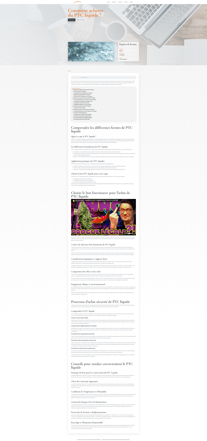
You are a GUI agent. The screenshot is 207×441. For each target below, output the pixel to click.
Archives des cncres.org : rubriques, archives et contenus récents (89, 439)
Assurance (120, 2)
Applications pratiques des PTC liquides (82, 94)
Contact (131, 2)
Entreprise (114, 2)
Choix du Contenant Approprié (80, 112)
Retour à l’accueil (81, 19)
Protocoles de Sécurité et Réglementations (83, 117)
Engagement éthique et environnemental (82, 104)
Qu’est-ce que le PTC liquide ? (80, 91)
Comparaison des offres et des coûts (81, 102)
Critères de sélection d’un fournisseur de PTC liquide (85, 99)
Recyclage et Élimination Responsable (82, 119)
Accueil (108, 2)
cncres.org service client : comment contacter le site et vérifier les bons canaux (116, 439)
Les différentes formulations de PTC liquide (83, 93)
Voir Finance (71, 19)
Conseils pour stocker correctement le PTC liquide (83, 109)
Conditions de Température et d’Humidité (82, 114)
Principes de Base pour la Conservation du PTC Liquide (85, 111)
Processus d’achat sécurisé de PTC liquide (82, 106)
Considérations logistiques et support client (83, 101)
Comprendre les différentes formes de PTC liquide (83, 89)
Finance (125, 2)
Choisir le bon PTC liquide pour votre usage (83, 96)
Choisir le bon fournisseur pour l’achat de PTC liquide (84, 98)
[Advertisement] (103, 31)
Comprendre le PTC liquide (79, 107)
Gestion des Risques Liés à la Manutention (82, 116)
